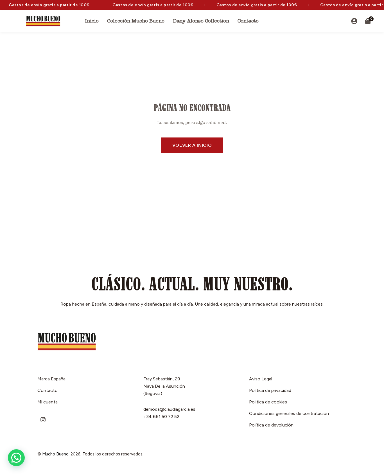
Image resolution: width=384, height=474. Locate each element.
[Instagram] (43, 419)
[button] (16, 457)
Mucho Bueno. (55, 454)
